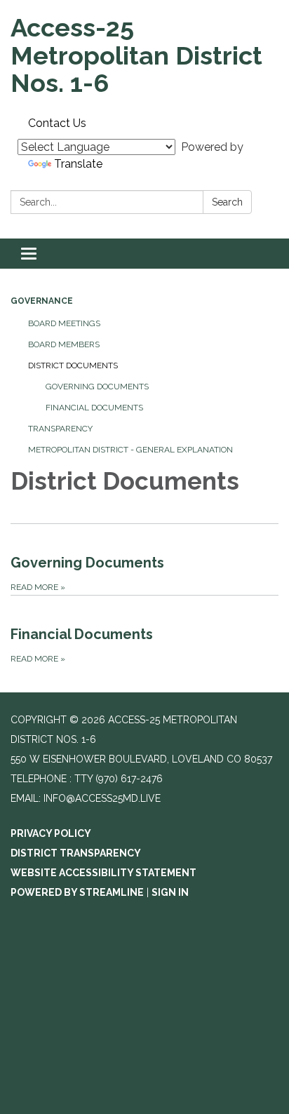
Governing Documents (97, 386)
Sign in (170, 892)
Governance (42, 301)
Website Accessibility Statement (103, 872)
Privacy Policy (51, 833)
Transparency (60, 429)
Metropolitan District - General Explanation (130, 450)
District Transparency (76, 853)
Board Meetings (64, 323)
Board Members (64, 344)
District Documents (73, 365)
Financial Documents (94, 407)
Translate (78, 163)
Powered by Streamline (77, 892)
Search (227, 202)
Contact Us (57, 123)
